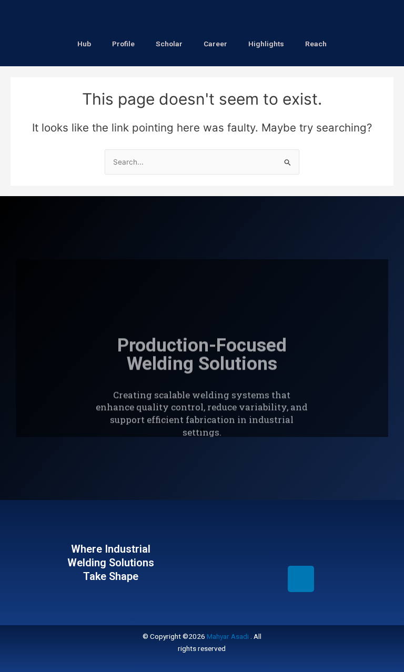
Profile (123, 43)
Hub (84, 43)
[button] (192, 429)
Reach (316, 43)
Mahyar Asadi (228, 636)
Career (215, 43)
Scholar (169, 43)
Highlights (266, 43)
